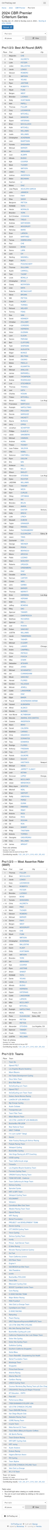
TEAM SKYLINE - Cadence (19, 1178)
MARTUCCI (25, 404)
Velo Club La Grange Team (19, 1304)
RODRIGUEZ (26, 380)
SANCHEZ (25, 629)
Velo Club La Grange (17, 1468)
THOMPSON (25, 376)
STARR (23, 660)
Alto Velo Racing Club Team (19, 1328)
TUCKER (24, 165)
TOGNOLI (24, 387)
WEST (23, 93)
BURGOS (24, 421)
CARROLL (25, 271)
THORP (24, 274)
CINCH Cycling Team (17, 1383)
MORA (23, 574)
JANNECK (24, 192)
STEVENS (24, 475)
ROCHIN (24, 820)
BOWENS (24, 605)
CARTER (24, 578)
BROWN (24, 294)
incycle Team (14, 1424)
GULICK (24, 759)
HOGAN (24, 393)
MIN (22, 462)
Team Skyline (14, 1461)
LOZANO (24, 557)
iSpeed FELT (14, 1089)
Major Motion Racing (16, 1297)
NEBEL (23, 451)
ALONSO (24, 711)
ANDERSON (25, 175)
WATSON (24, 76)
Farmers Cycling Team (17, 1171)
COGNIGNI (25, 216)
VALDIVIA (24, 448)
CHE (22, 55)
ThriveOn (12, 1164)
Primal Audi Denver (16, 1369)
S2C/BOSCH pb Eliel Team (19, 1267)
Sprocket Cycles (15, 1188)
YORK (23, 213)
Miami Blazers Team (16, 1116)
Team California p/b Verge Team (21, 1181)
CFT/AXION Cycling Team (19, 1229)
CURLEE (24, 492)
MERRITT (24, 591)
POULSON (25, 410)
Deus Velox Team (15, 1079)
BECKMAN (25, 178)
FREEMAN (25, 748)
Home (4, 8)
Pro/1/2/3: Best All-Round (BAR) (22, 47)
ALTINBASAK (26, 714)
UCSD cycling (14, 1157)
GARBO (24, 585)
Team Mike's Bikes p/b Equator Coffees (23, 1430)
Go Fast (12, 1253)
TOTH (23, 206)
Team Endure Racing (17, 1437)
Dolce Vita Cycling (15, 1338)
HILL (22, 465)
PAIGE (23, 400)
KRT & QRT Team (16, 1191)
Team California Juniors (18, 1256)
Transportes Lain (15, 1110)
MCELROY (25, 561)
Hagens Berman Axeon (17, 1454)
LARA (23, 250)
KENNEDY (24, 318)
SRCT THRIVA (14, 1130)
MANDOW (24, 117)
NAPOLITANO (26, 407)
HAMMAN (24, 438)
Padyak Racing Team (17, 1144)
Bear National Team (16, 1127)
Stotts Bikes (13, 1352)
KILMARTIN (25, 366)
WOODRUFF (26, 226)
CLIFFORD (25, 342)
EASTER (24, 509)
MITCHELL (25, 114)
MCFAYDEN (25, 284)
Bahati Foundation (16, 1219)
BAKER (23, 697)
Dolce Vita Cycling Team (18, 1342)
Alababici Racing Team (17, 1417)
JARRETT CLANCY (28, 769)
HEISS (23, 765)
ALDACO (24, 707)
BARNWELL (25, 373)
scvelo (11, 1273)
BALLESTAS (25, 66)
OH (22, 253)
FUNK (23, 90)
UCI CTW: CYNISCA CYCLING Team (23, 1465)
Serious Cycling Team (17, 1236)
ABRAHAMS (25, 151)
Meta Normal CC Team (17, 1427)
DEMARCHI (25, 735)
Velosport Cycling (15, 1147)
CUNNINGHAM (26, 673)
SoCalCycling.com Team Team (20, 1092)
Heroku (39, 1526)
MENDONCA (25, 783)
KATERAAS (25, 120)
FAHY (23, 195)
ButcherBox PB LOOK (17, 1123)
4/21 (36, 854)
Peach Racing (14, 1318)
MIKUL (23, 602)
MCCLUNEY (25, 779)
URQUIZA (24, 564)
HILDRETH (25, 59)
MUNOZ (24, 352)
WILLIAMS (25, 131)
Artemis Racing (14, 1372)
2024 (11, 8)
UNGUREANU (26, 837)
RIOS (23, 813)
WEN (22, 581)
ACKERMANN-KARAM (29, 701)
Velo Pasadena (14, 1270)
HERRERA (25, 329)
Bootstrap (20, 1526)
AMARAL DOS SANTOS (30, 718)
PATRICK (24, 653)
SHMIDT (24, 827)
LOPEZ (23, 776)
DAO (22, 608)
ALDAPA (24, 154)
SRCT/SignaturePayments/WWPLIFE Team (25, 1321)
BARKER (24, 148)
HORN (23, 441)
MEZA (23, 489)
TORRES (24, 305)
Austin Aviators (14, 1447)
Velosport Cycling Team (18, 1195)
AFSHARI (24, 663)
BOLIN (23, 503)
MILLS (23, 469)
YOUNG (24, 79)
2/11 (27, 854)
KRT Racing (13, 1215)
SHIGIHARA (25, 144)
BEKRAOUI (25, 550)
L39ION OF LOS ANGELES (19, 1099)
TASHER (24, 486)
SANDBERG (25, 434)
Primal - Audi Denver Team (19, 1243)
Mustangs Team (15, 1362)
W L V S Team (14, 1471)
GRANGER (25, 523)
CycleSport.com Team (17, 1308)
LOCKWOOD (25, 110)
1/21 (20, 854)
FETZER (24, 62)
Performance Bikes (16, 1400)
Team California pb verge (18, 1161)
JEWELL (24, 687)
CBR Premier (20, 8)
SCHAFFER (25, 428)
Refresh (6, 27)
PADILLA (24, 363)
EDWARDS (25, 742)
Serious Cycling (15, 1185)
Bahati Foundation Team (18, 1359)
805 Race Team (15, 1260)
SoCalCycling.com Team (18, 1086)
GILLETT (24, 752)
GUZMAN (24, 332)
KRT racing (13, 1444)
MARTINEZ (25, 236)
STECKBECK (26, 383)
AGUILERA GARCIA (28, 189)
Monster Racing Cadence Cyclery (21, 1250)
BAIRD (23, 230)
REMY (23, 810)
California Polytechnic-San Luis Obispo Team (26, 1335)
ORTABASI (25, 496)
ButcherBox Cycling (16, 1151)
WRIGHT (24, 844)
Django (35, 1524)
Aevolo (11, 1137)
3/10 (32, 854)
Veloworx (12, 1202)
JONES (23, 667)
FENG (23, 312)
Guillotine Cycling (15, 1345)
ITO (22, 622)
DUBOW (24, 520)
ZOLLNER (24, 322)
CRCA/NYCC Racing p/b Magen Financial (24, 1389)
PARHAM (24, 339)
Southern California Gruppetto (20, 1348)
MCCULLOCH (26, 124)
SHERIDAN (25, 346)
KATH (23, 390)
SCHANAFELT (26, 670)
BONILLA (24, 277)
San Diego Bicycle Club (17, 1413)
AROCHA (24, 554)
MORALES (25, 209)
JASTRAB (24, 83)
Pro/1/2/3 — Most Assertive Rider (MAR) (23, 863)
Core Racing (13, 1290)
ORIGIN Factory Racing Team (20, 1174)
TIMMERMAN (26, 636)
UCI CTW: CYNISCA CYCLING (20, 1407)
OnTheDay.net (9, 3)
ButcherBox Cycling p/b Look (20, 1331)
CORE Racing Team (16, 1420)
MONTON (24, 786)
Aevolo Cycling (14, 1226)
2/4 (24, 854)
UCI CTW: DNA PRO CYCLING (20, 1325)
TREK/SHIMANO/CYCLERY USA (21, 1403)
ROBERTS (25, 86)
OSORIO (24, 359)
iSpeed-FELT (14, 1065)
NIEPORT (24, 793)
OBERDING (25, 796)
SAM (22, 315)
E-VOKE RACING (15, 1311)
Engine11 (12, 1263)
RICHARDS (25, 619)
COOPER (24, 161)
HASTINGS (25, 762)
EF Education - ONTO (17, 1393)
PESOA (23, 547)
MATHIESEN (25, 223)
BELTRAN (24, 356)
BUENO (24, 158)
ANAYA (23, 506)
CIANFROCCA (26, 615)
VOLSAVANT (13, 1198)
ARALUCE (24, 370)
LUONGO (24, 96)
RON (22, 824)
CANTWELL (25, 455)
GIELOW (24, 458)
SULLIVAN (25, 267)
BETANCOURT (26, 291)
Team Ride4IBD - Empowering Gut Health (24, 1355)
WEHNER (24, 544)
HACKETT (24, 417)
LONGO (24, 69)
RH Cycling (13, 1458)
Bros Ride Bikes (15, 1082)
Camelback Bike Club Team (19, 1205)
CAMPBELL (25, 649)
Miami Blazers (14, 1072)
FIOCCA (24, 656)
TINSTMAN (25, 830)
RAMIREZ (24, 806)
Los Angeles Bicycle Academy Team (22, 1168)
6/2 (43, 854)
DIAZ (22, 185)
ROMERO (24, 73)
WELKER (24, 308)
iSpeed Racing (14, 1212)
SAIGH (23, 199)
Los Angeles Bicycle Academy (20, 1069)
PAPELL (24, 103)
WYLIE (23, 281)
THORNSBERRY (27, 530)
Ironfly (11, 1239)
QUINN (23, 803)
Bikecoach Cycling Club (18, 1284)
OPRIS (23, 424)
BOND (23, 247)
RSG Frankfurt (14, 1301)
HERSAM (24, 598)
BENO (23, 725)
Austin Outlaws (14, 1106)
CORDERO (25, 325)
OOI (22, 540)
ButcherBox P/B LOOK (17, 1277)
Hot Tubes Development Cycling (21, 1075)
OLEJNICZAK (26, 533)
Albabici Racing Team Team (19, 1209)
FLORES (24, 680)
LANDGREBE (26, 690)
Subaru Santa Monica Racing (20, 1096)
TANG (23, 537)
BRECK (23, 513)
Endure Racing (14, 1451)
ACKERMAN (25, 137)
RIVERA (24, 626)
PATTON (24, 202)
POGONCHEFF (26, 264)
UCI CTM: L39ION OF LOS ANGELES (23, 1120)
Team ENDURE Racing (17, 1410)
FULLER (24, 107)
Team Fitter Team (15, 1113)
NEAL (23, 789)
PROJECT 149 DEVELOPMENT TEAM (23, 1222)
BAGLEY (24, 472)
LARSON (24, 233)
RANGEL (24, 527)
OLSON (24, 335)
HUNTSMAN (25, 100)
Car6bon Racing (15, 1379)
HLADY (23, 301)
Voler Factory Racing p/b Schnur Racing (24, 1140)
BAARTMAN (25, 141)
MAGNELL (25, 257)
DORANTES (25, 738)
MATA (23, 288)
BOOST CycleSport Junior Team (21, 1287)
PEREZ (23, 800)
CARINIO (24, 731)
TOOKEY (24, 445)
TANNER (24, 612)
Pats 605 (12, 1396)
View (36, 38)
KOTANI (24, 772)
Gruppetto (13, 1366)
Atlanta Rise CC (15, 1376)
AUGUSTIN (25, 349)
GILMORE (24, 755)
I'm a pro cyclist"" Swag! (18, 1133)
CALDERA (24, 728)
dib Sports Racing (15, 1434)
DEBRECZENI (26, 240)
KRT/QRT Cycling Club (17, 1441)
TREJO (23, 219)
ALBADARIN (25, 704)
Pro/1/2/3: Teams (12, 1054)
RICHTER (24, 479)
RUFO (23, 260)
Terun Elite (13, 1280)
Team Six (12, 1062)
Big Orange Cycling (16, 1103)
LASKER (24, 646)
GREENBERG (26, 568)
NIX (22, 499)
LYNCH (23, 516)
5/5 (40, 854)
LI (21, 182)
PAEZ (23, 172)
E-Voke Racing (14, 1246)
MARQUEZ (25, 414)
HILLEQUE (25, 684)
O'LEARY (24, 643)
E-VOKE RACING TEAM (18, 1294)
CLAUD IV (24, 431)
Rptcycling (13, 1314)
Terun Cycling (14, 1232)
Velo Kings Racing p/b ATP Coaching (23, 1154)
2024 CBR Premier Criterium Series (17, 14)
